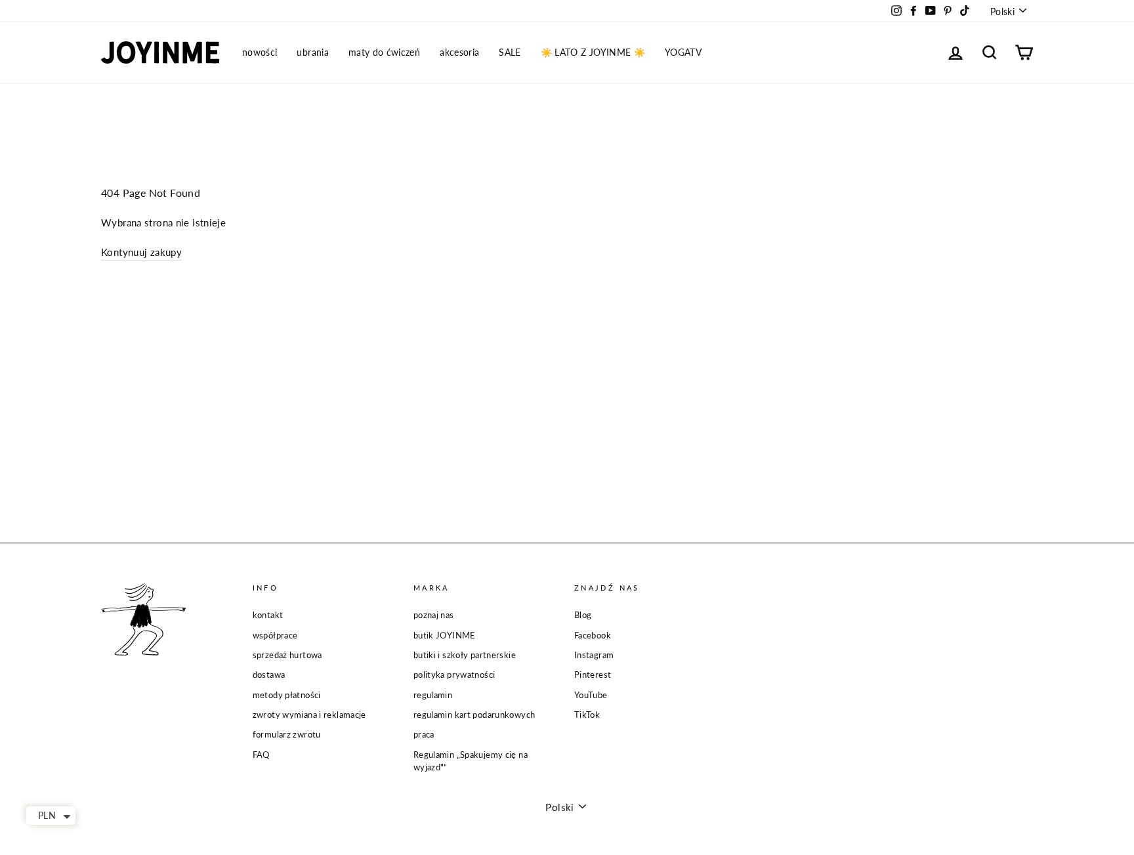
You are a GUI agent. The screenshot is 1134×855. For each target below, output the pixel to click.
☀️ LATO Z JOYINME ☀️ (593, 52)
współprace (275, 635)
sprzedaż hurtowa (287, 655)
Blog (583, 615)
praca (423, 734)
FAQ (261, 754)
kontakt (268, 615)
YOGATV (683, 52)
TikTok (587, 714)
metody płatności (287, 695)
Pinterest (592, 674)
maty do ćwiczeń (384, 52)
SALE (509, 52)
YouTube (591, 695)
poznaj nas (433, 615)
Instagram (594, 655)
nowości (259, 52)
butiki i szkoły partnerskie (464, 655)
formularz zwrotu (287, 734)
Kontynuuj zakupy (141, 252)
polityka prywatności (454, 674)
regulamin (432, 695)
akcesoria (459, 52)
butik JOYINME (444, 635)
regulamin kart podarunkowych (474, 714)
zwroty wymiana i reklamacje (309, 714)
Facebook (592, 635)
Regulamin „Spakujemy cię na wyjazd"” (470, 760)
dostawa (269, 674)
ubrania (312, 52)
